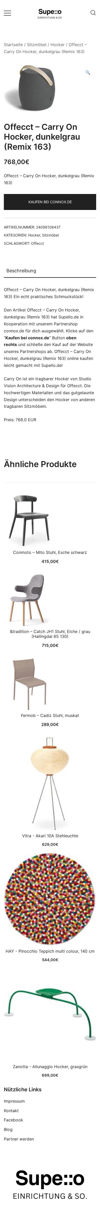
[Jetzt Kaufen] (50, 784)
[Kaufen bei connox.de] (50, 1014)
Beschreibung (21, 270)
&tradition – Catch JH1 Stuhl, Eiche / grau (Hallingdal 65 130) (50, 634)
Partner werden (19, 1139)
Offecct (37, 243)
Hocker (58, 44)
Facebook (13, 1119)
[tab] (50, 271)
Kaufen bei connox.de (50, 202)
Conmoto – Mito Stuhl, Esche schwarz (50, 552)
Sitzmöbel (36, 44)
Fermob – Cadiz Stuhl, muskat (50, 715)
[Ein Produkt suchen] (93, 12)
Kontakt (11, 1110)
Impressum (14, 1101)
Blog (8, 1129)
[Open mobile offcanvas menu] (7, 12)
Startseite (13, 44)
